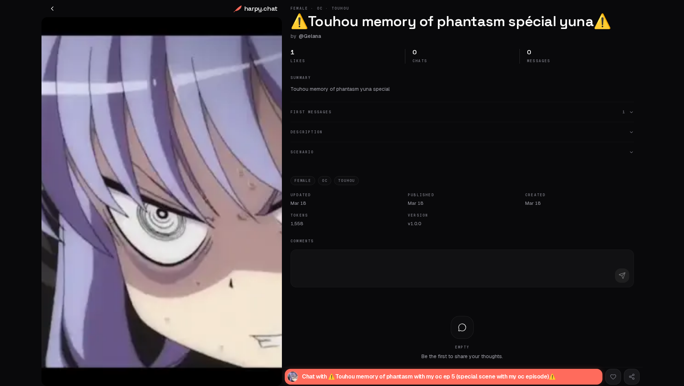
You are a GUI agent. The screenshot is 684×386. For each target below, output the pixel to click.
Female (302, 180)
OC (325, 180)
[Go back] (52, 8)
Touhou (346, 180)
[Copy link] (632, 377)
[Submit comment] (622, 275)
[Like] (613, 377)
